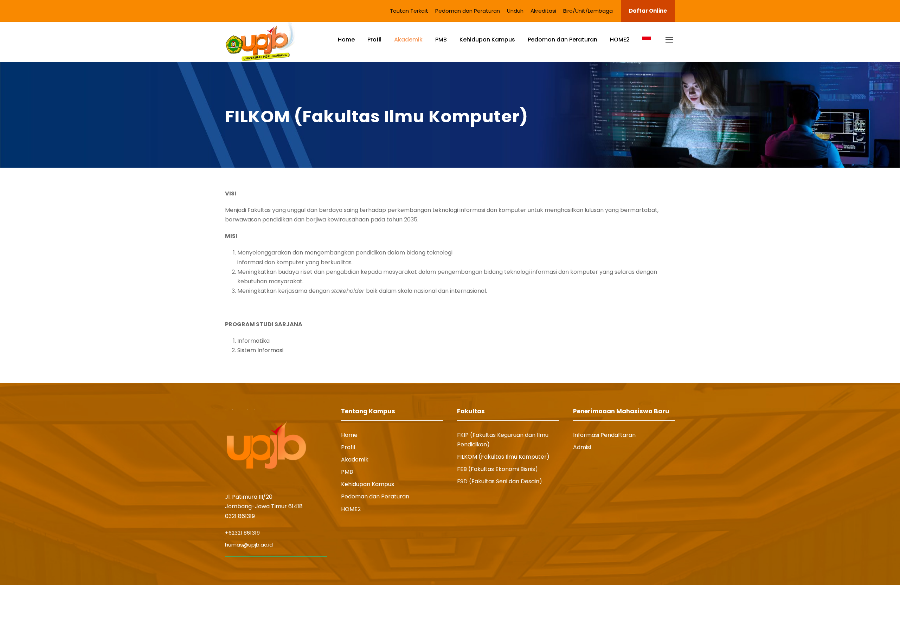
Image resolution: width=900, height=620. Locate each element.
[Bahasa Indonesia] (646, 45)
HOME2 (620, 39)
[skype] (646, 602)
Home (346, 39)
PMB (441, 39)
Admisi (582, 447)
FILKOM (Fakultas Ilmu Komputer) (503, 457)
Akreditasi (543, 10)
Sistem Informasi (260, 350)
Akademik (408, 39)
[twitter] (659, 602)
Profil (374, 39)
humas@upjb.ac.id (249, 544)
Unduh (515, 10)
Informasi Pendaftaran (604, 435)
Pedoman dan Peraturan (467, 10)
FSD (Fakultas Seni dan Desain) (499, 481)
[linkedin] (633, 602)
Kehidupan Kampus (487, 39)
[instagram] (672, 602)
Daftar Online (648, 10)
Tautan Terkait (409, 10)
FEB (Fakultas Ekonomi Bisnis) (497, 469)
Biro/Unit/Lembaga (588, 10)
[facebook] (606, 602)
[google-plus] (619, 602)
